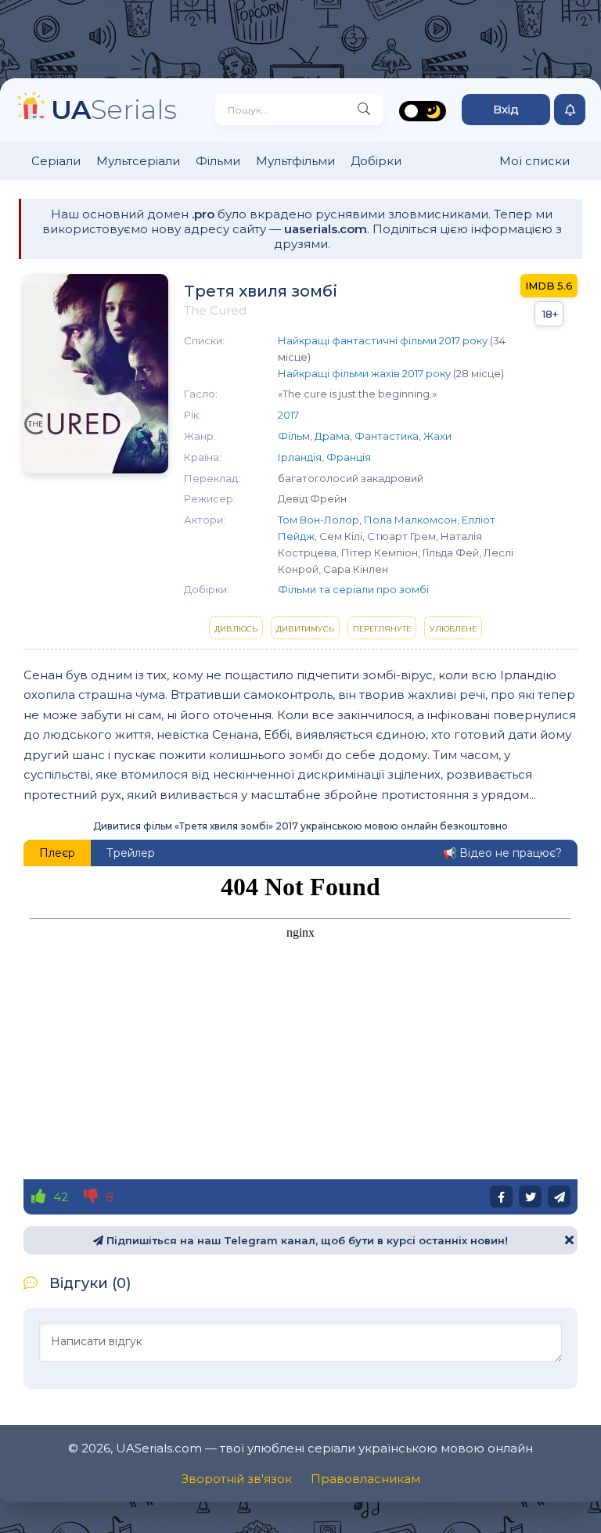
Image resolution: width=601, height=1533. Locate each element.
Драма (332, 436)
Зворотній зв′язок (237, 1478)
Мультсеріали (138, 160)
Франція (348, 457)
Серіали (56, 160)
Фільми (218, 160)
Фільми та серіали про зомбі (353, 589)
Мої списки (534, 160)
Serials (114, 109)
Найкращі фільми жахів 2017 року (364, 373)
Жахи (437, 436)
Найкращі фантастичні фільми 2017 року (383, 340)
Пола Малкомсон (410, 519)
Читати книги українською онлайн (449, 1472)
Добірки (376, 160)
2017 (288, 414)
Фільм (294, 436)
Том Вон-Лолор (318, 519)
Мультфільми (295, 160)
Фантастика (386, 436)
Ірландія (300, 457)
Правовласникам (365, 1478)
